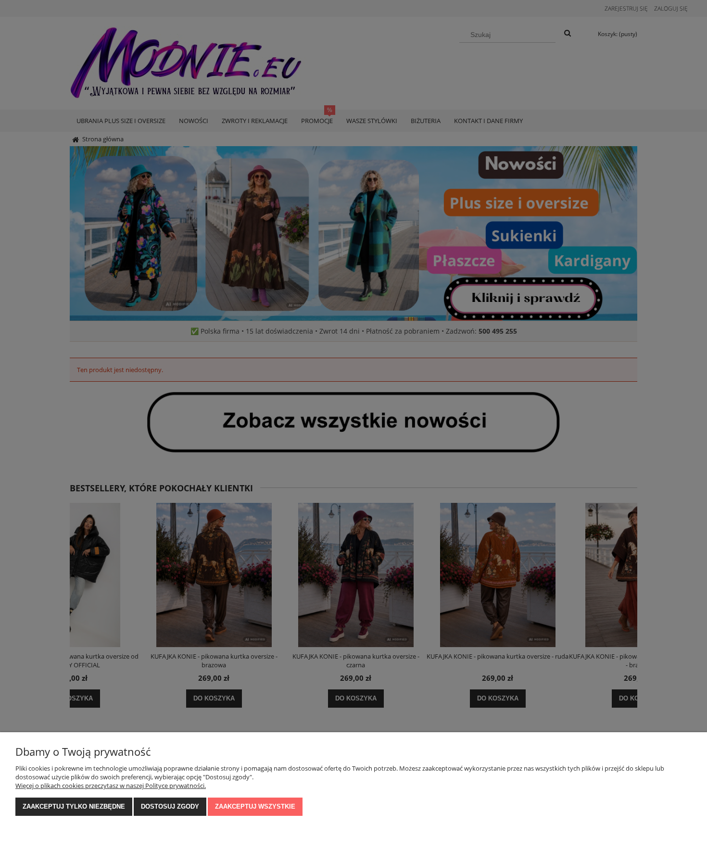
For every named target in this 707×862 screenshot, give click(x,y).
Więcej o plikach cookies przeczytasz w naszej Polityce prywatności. (110, 785)
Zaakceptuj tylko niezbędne (74, 806)
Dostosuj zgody (170, 806)
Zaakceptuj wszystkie (255, 806)
